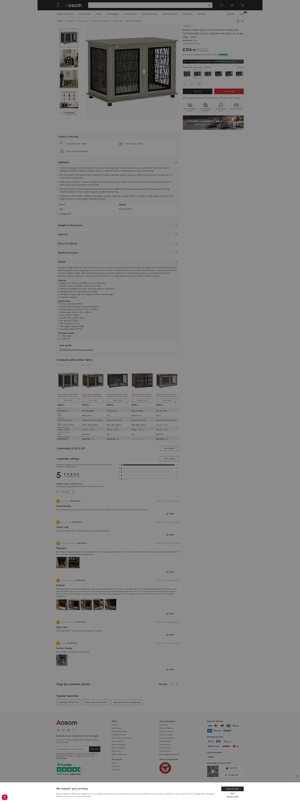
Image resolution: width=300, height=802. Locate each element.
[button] (4, 797)
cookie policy (69, 796)
